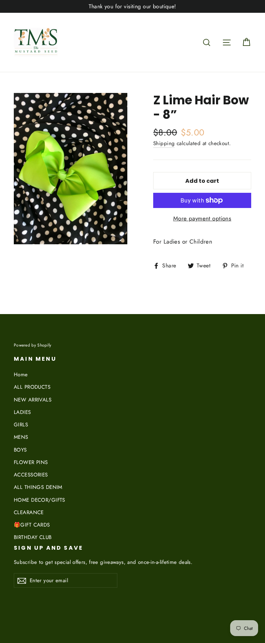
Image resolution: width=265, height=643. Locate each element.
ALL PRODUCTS (32, 387)
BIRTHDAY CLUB (33, 537)
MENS (21, 437)
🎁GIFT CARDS (32, 525)
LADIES (22, 412)
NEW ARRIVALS (32, 400)
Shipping (164, 143)
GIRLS (21, 424)
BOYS (20, 450)
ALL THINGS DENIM (38, 487)
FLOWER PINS (31, 462)
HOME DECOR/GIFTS (39, 500)
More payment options (202, 218)
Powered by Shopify (32, 345)
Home (21, 374)
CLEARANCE (29, 512)
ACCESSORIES (31, 475)
